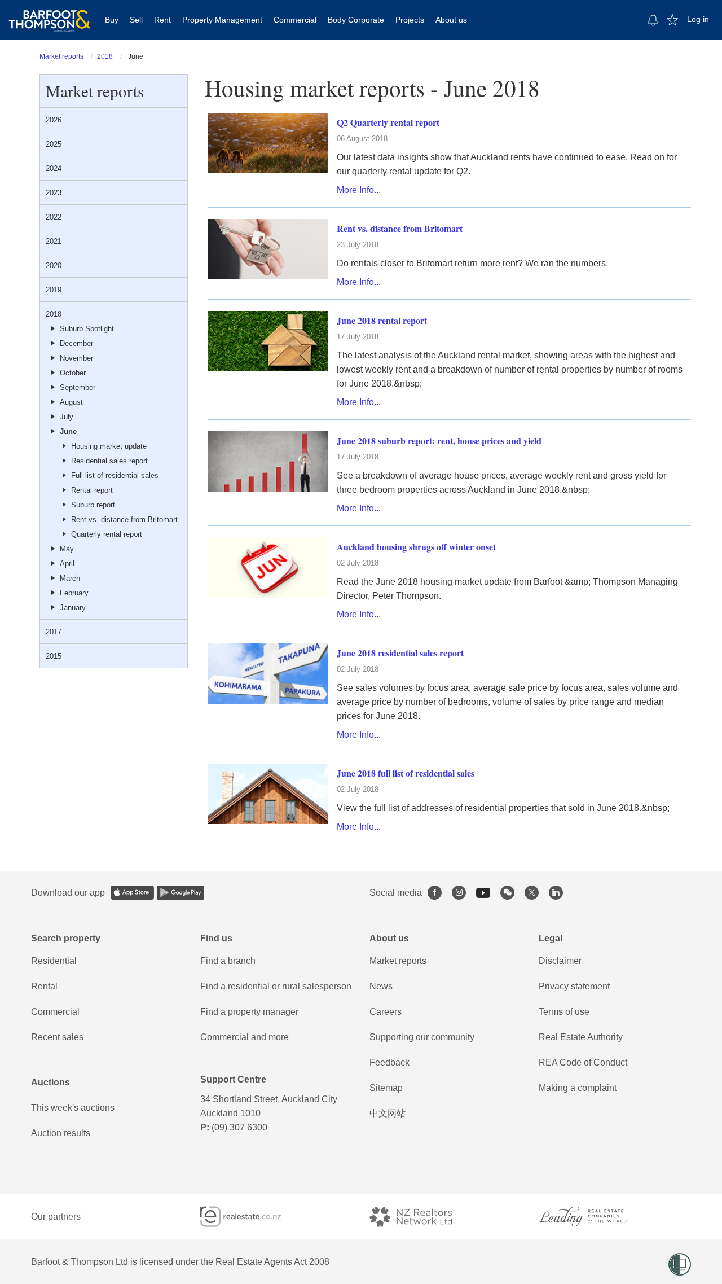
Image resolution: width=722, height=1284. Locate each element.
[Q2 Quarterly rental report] (268, 142)
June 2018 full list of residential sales (405, 772)
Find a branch (228, 961)
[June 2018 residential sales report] (268, 673)
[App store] (132, 893)
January (73, 607)
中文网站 (387, 1113)
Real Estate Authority (581, 1037)
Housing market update (109, 446)
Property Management (222, 19)
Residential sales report (109, 461)
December (76, 343)
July (66, 417)
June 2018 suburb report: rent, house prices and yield (439, 440)
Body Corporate (356, 19)
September (77, 387)
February (74, 593)
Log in (698, 19)
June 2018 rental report (382, 320)
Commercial (295, 19)
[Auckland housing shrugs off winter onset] (268, 567)
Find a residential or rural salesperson (275, 986)
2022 (53, 217)
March (70, 578)
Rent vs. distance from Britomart (124, 519)
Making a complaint (578, 1088)
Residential (54, 961)
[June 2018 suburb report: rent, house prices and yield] (268, 461)
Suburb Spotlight (87, 329)
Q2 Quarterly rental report (388, 122)
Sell (136, 19)
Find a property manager (249, 1011)
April (67, 563)
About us (451, 19)
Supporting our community (421, 1037)
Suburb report (93, 505)
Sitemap (386, 1088)
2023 (53, 193)
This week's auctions (73, 1107)
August (71, 402)
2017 (53, 632)
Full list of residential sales (115, 475)
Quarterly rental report (106, 534)
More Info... (359, 190)
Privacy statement (574, 986)
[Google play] (180, 893)
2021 (53, 241)
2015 (53, 656)
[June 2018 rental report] (268, 340)
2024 (53, 168)
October (73, 373)
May (67, 549)
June (68, 431)
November (76, 358)
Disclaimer (560, 961)
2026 (53, 120)
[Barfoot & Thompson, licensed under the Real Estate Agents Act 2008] (49, 14)
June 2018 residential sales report (400, 652)
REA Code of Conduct (583, 1062)
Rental (44, 986)
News (381, 986)
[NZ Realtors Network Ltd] (420, 1216)
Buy (111, 19)
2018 (105, 56)
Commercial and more (244, 1037)
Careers (385, 1011)
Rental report (92, 490)
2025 (53, 144)
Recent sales (57, 1037)
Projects (409, 19)
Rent (162, 19)
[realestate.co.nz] (250, 1216)
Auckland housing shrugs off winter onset (416, 546)
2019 (53, 290)
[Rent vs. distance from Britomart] (268, 248)
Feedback (389, 1062)
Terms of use (564, 1011)
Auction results (60, 1133)
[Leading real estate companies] (594, 1216)
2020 (53, 265)
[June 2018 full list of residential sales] (268, 793)
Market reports (61, 56)
